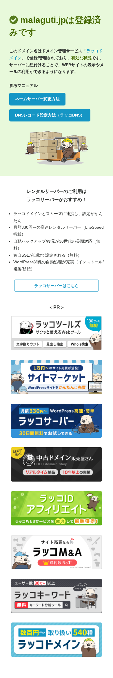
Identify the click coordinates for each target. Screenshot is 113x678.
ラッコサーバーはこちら (56, 285)
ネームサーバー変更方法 (37, 98)
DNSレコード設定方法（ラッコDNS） (50, 115)
